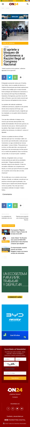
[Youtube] (21, 408)
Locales (7, 8)
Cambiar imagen (10, 368)
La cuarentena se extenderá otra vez (7, 217)
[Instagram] (12, 408)
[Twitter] (17, 408)
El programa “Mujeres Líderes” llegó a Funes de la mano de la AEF (19, 232)
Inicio (3, 8)
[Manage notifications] (3, 423)
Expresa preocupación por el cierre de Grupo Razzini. (22, 218)
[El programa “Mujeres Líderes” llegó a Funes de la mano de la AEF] (6, 232)
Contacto (15, 397)
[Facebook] (8, 408)
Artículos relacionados (8, 225)
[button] (27, 4)
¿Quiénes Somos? (15, 394)
